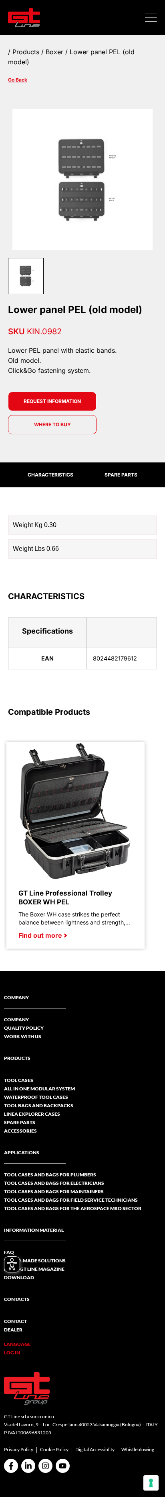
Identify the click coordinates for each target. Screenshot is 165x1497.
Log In (12, 1353)
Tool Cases (18, 1080)
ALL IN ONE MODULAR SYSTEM (39, 1089)
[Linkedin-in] (28, 1466)
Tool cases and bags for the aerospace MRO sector (72, 1208)
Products (25, 52)
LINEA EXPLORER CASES (32, 1114)
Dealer (13, 1330)
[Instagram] (45, 1466)
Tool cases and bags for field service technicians (71, 1200)
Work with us (22, 1036)
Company (16, 1019)
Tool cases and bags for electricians (54, 1183)
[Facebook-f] (11, 1466)
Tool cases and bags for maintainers (54, 1191)
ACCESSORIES (20, 1131)
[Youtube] (63, 1466)
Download (19, 1277)
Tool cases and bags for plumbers (50, 1175)
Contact (15, 1321)
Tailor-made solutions (35, 1261)
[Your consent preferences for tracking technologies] (151, 1483)
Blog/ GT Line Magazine (34, 1269)
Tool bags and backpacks (38, 1105)
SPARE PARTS (121, 475)
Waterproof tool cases (36, 1097)
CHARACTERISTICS (50, 475)
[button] (151, 18)
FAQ (9, 1252)
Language (17, 1344)
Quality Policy (24, 1028)
